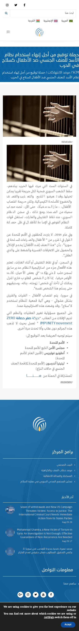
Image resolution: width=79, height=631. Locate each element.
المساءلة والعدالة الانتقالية (57, 476)
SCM (75, 72)
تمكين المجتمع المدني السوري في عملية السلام (46, 481)
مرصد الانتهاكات (59, 72)
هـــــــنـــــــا (33, 376)
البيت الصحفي (64, 465)
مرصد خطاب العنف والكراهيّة (56, 470)
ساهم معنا (69, 583)
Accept (68, 625)
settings (49, 617)
